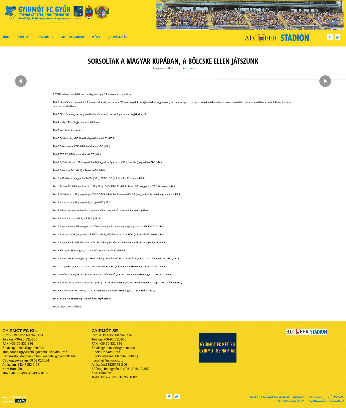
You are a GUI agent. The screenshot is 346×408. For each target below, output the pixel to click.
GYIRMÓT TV (45, 37)
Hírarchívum (188, 68)
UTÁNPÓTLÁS (336, 396)
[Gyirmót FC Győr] (58, 13)
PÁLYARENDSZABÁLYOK (290, 400)
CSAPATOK (23, 37)
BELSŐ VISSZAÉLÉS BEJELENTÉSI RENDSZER (277, 396)
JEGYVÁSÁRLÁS (118, 37)
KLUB (5, 37)
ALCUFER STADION (72, 37)
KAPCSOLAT (316, 396)
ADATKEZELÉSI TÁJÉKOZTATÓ (326, 400)
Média (96, 37)
